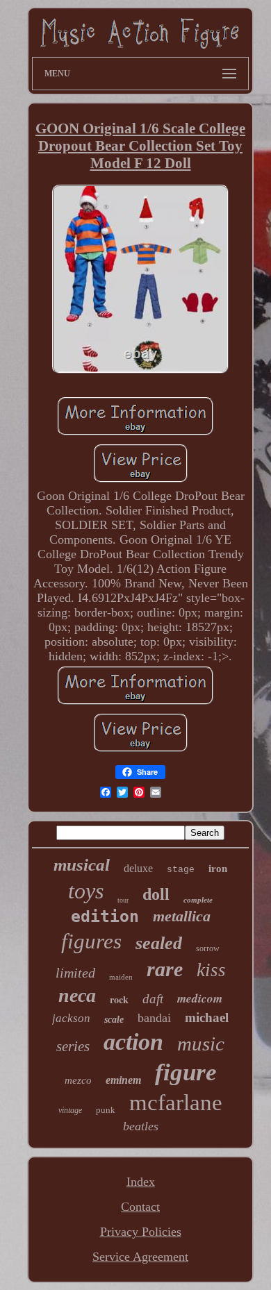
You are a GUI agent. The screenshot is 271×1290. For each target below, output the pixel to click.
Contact (140, 1207)
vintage (70, 1110)
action (133, 1042)
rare (165, 968)
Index (140, 1182)
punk (105, 1110)
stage (181, 869)
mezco (78, 1080)
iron (217, 868)
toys (86, 890)
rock (119, 999)
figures (91, 941)
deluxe (138, 868)
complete (198, 900)
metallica (182, 916)
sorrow (208, 948)
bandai (154, 1018)
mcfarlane (175, 1102)
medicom (199, 998)
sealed (159, 943)
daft (152, 998)
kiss (211, 970)
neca (77, 995)
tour (123, 900)
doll (156, 894)
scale (114, 1019)
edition (105, 916)
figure (186, 1072)
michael (207, 1017)
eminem (123, 1080)
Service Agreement (140, 1257)
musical (82, 864)
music (200, 1043)
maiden (121, 977)
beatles (140, 1126)
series (73, 1046)
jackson (71, 1018)
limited (75, 972)
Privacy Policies (140, 1232)
